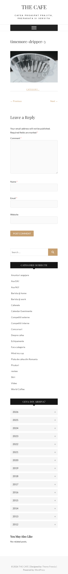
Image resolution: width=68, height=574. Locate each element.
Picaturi (15, 365)
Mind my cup (17, 353)
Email (13, 198)
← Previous (16, 101)
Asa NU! (15, 287)
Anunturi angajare (20, 275)
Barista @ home (18, 293)
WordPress (40, 570)
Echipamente (17, 341)
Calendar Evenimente (21, 311)
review (14, 371)
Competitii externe (20, 317)
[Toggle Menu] (34, 27)
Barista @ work (18, 299)
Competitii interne (20, 323)
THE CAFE (34, 7)
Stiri (13, 377)
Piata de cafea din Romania (24, 359)
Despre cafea (17, 335)
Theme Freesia (49, 566)
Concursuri (16, 329)
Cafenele (15, 305)
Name (14, 181)
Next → (54, 101)
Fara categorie (18, 347)
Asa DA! (15, 281)
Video (14, 383)
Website (14, 214)
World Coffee (18, 389)
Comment (16, 138)
